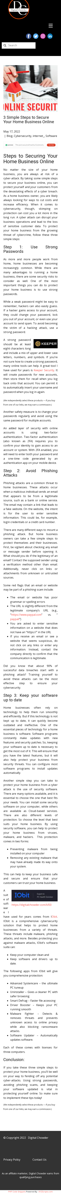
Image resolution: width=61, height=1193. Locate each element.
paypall (14, 619)
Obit (54, 917)
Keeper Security (44, 370)
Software (51, 136)
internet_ (38, 136)
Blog (10, 136)
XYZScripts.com (46, 1191)
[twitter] (35, 36)
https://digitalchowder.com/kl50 (32, 905)
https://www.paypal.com (26, 615)
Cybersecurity (22, 136)
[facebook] (28, 36)
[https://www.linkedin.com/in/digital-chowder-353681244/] (50, 36)
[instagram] (43, 36)
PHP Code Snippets (17, 1191)
